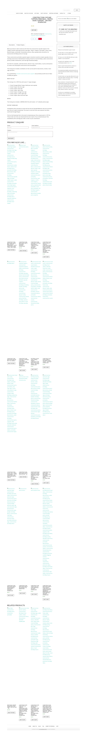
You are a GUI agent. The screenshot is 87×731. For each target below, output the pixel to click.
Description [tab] (12, 45)
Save (40, 38)
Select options (11, 249)
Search (77, 10)
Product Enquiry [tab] (20, 45)
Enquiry (9, 130)
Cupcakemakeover (43, 4)
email (70, 63)
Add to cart (34, 30)
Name (8, 125)
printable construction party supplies (25, 73)
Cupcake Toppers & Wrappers (38, 35)
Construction (48, 33)
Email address (35, 125)
